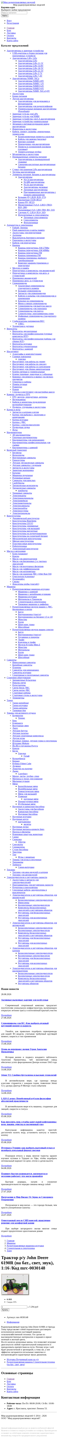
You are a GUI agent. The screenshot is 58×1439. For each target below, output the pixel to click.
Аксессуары (18, 93)
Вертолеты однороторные (24, 346)
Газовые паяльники (21, 356)
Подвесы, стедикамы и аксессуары (29, 407)
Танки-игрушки (20, 705)
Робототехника (19, 546)
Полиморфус (18, 579)
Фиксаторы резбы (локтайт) (25, 584)
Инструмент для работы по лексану (29, 364)
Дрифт (21, 639)
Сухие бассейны (20, 849)
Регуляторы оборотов (28, 983)
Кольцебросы (18, 758)
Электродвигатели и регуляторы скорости (27, 877)
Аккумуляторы (25, 177)
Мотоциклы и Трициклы (30, 599)
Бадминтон (17, 715)
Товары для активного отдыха (21, 713)
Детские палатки (20, 733)
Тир (14, 854)
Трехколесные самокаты (24, 488)
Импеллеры (23, 902)
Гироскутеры (18, 460)
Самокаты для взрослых (23, 480)
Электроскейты (19, 508)
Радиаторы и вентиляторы (25, 887)
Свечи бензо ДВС (21, 687)
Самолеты (11, 660)
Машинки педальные (22, 475)
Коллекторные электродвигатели (34, 905)
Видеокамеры (19, 399)
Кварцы (16, 245)
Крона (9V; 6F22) (26, 202)
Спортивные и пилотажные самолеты (30, 675)
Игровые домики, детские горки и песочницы (34, 741)
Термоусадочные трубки (29, 152)
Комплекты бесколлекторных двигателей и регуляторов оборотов (35, 908)
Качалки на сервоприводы (30, 301)
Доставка (11, 33)
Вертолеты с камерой (22, 349)
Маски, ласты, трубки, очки (25, 776)
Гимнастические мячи (28, 791)
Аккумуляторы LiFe (27, 61)
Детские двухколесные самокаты (28, 463)
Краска (15, 556)
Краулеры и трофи (27, 642)
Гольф (26, 756)
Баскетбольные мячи (28, 786)
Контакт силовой (26, 141)
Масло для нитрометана (23, 571)
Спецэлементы (31, 220)
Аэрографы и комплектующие (27, 354)
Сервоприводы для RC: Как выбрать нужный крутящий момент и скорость (25, 1024)
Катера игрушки (20, 420)
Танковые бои (19, 710)
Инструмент (13, 351)
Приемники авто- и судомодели (27, 280)
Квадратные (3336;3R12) (30, 200)
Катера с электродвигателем (26, 425)
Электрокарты (19, 495)
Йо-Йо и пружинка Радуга (25, 746)
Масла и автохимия (16, 551)
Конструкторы (14, 516)
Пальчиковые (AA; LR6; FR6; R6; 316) (36, 210)
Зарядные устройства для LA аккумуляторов (33, 119)
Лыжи (15, 771)
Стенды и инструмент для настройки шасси (33, 392)
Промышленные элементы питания (29, 157)
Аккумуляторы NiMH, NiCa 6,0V (34, 91)
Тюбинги (16, 864)
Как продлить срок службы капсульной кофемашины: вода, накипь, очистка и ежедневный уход (29, 1123)
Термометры (18, 698)
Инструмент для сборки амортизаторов (31, 369)
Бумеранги (17, 723)
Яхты (15, 430)
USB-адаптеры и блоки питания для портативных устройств (29, 54)
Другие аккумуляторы (23, 98)
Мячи (15, 784)
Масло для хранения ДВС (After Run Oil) (32, 574)
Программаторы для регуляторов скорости (32, 885)
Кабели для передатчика (24, 243)
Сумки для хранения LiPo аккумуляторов (32, 169)
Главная (10, 28)
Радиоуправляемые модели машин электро (32, 629)
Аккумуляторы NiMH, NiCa (25, 78)
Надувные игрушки (21, 816)
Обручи (21, 842)
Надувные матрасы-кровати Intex (28, 829)
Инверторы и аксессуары (24, 129)
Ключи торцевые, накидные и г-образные (32, 374)
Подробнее (6, 1015)
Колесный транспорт (17, 450)
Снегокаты (17, 844)
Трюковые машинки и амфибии (33, 604)
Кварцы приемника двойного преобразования (32, 259)
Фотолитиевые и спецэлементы (33, 215)
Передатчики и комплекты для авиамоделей (33, 270)
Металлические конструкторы (26, 538)
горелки (22, 359)
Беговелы (17, 452)
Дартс (15, 728)
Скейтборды (18, 483)
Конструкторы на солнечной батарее (30, 536)
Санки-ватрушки (26, 867)
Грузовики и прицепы (28, 637)
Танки (10, 700)
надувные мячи (31, 799)
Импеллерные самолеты (24, 662)
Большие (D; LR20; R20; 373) (32, 197)
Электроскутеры (20, 511)
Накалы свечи (19, 682)
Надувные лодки (20, 827)
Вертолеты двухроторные (24, 331)
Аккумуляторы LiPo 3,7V (30, 73)
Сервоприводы (19, 283)
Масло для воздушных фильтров (28, 566)
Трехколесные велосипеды (25, 485)
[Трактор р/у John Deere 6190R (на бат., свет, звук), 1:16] (15, 1294)
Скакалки (17, 839)
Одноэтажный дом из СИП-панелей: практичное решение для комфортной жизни (25, 1221)
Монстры (22, 619)
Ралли (21, 622)
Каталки (16, 473)
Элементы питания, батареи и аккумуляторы (33, 174)
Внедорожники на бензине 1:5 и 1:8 (35, 617)
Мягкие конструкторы (23, 541)
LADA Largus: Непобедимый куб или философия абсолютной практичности (26, 1099)
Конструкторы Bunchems (24, 521)
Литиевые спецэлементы (36, 217)
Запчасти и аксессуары (23, 468)
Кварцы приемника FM (29, 255)
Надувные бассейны (28, 814)
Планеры (16, 667)
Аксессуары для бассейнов (31, 809)
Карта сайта (12, 40)
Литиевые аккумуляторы (36, 189)
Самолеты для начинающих (25, 670)
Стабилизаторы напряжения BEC (28, 321)
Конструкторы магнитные (25, 531)
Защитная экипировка (23, 470)
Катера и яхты (13, 409)
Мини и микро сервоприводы (32, 303)
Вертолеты (12, 329)
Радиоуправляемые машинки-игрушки (31, 589)
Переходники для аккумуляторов (34, 144)
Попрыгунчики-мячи (28, 801)
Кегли (15, 751)
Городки (22, 753)
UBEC (21, 323)
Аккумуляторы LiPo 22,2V (31, 71)
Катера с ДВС (19, 422)
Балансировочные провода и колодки (36, 136)
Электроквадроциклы (22, 498)
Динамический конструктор (25, 518)
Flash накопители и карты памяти (28, 230)
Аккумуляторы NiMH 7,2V (31, 83)
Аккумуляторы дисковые (36, 187)
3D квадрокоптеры (21, 435)
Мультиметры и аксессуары (25, 154)
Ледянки (16, 766)
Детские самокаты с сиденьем (26, 465)
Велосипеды (18, 455)
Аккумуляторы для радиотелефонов (35, 106)
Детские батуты (20, 730)
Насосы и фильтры (21, 832)
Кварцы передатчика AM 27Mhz (33, 248)
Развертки (17, 387)
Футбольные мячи (26, 804)
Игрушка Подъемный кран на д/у (23, 1359)
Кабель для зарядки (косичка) (32, 139)
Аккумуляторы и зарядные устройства (25, 50)
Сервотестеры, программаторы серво (36, 313)
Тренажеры (17, 862)
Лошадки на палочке (22, 768)
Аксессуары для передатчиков (26, 232)
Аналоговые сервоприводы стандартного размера (31, 287)
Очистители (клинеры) (23, 576)
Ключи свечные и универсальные (28, 371)
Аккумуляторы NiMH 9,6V (31, 88)
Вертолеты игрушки (22, 344)
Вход (9, 20)
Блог (9, 30)
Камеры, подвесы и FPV (18, 394)
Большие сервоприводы (29, 291)
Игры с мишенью (26, 857)
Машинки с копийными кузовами (34, 594)
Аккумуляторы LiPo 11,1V (30, 63)
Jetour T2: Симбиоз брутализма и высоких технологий (28, 1075)
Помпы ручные (19, 384)
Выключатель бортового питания (28, 238)
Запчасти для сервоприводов (32, 293)
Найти (4, 16)
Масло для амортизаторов (24, 559)
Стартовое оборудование (19, 677)
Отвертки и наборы (21, 382)
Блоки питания (19, 96)
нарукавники (24, 821)
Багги (21, 612)
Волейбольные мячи (28, 789)
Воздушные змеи (20, 725)
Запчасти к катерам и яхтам (25, 412)
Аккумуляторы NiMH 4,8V (31, 81)
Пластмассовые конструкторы (26, 543)
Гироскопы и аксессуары (24, 240)
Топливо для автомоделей (24, 875)
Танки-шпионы (19, 708)
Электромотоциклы (21, 503)
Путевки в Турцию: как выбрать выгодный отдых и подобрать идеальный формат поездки (28, 1149)
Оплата (10, 35)
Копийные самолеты (22, 665)
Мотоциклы (24, 650)
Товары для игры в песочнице (26, 859)
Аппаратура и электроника (20, 225)
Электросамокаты (21, 505)
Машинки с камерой (28, 591)
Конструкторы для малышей (26, 528)
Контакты (11, 38)
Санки (15, 837)
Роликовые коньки (21, 478)
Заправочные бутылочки (24, 680)
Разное (15, 389)
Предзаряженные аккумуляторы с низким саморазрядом (40, 193)
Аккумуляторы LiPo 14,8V (31, 66)
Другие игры (18, 738)
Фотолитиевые (31, 222)
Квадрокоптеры (14, 432)
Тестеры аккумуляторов (23, 172)
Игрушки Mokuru (20, 743)
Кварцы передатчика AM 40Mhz (33, 250)
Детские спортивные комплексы (28, 736)
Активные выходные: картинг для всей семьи (24, 1000)
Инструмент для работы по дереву (28, 361)
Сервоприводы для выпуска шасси (35, 306)
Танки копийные (20, 703)
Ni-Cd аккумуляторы (34, 179)
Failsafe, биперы (20, 227)
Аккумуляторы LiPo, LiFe (24, 58)
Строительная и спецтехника (32, 602)
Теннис (21, 718)
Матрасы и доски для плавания (27, 779)
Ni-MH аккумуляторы (34, 182)
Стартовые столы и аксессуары (27, 695)
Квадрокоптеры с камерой (25, 447)
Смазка (15, 581)
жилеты (27, 824)
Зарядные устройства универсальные (30, 121)
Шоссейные (23, 627)
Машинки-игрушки (27, 596)
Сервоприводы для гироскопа (32, 308)
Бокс (14, 720)
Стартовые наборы (21, 693)
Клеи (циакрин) (20, 554)
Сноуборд (22, 773)
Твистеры (17, 852)
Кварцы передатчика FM (30, 253)
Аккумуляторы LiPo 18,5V (31, 68)
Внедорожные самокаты (24, 457)
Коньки (16, 761)
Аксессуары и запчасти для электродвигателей (25, 881)
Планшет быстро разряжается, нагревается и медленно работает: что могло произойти (24, 1174)
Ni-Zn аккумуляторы (33, 184)
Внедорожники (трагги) (29, 614)
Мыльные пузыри (21, 781)
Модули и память (20, 268)
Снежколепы (18, 847)
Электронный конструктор (25, 548)
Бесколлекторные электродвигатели (35, 900)
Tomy (9, 1251)
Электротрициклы (21, 513)
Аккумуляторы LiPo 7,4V (30, 76)
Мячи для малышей (27, 794)
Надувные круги (20, 819)
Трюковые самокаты (22, 493)
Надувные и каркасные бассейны (28, 806)
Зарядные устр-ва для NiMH (25, 116)
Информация (13, 1322)
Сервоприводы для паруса (30, 311)
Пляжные (22, 796)
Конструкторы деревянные (25, 526)
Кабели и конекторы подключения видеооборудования (29, 403)
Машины (11, 586)
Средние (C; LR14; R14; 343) (32, 212)
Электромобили (20, 500)
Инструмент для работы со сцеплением (31, 366)
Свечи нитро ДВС (21, 690)
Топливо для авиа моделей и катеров (30, 872)
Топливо (11, 870)
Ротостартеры (19, 685)
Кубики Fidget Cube (21, 763)
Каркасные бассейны (28, 811)
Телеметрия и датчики (23, 326)
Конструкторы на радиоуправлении (29, 533)
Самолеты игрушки (21, 672)
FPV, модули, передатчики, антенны (29, 397)
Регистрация (13, 23)
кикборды (23, 490)
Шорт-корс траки (26, 624)
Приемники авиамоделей (24, 278)
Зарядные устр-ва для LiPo (25, 114)
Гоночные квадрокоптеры (24, 437)
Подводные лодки (21, 427)
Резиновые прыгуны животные (27, 834)
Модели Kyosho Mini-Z (29, 645)
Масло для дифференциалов (25, 569)
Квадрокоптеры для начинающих (28, 440)
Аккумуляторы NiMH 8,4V (31, 86)
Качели (15, 748)
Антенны (16, 235)
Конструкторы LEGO (22, 523)
